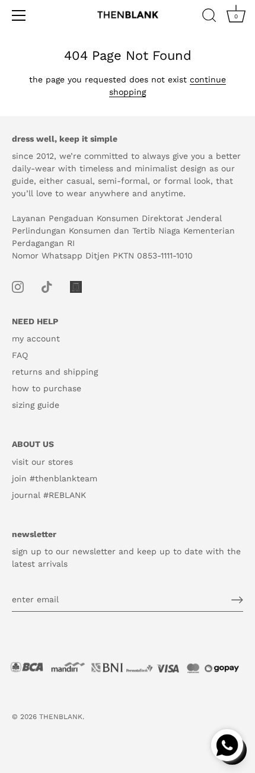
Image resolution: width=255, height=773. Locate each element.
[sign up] (237, 600)
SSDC (53, 727)
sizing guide (35, 405)
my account (36, 338)
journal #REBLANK (49, 495)
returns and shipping (55, 371)
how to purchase (46, 388)
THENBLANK (60, 717)
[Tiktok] (47, 285)
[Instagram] (18, 285)
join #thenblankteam (54, 478)
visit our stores (42, 462)
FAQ (20, 355)
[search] (209, 17)
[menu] (19, 15)
